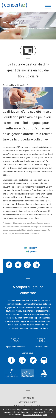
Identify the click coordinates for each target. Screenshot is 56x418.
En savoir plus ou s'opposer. (35, 415)
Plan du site (28, 397)
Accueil (5, 28)
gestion (33, 251)
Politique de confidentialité (28, 406)
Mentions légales (28, 402)
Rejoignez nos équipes (15, 346)
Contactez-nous (41, 346)
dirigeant (33, 248)
